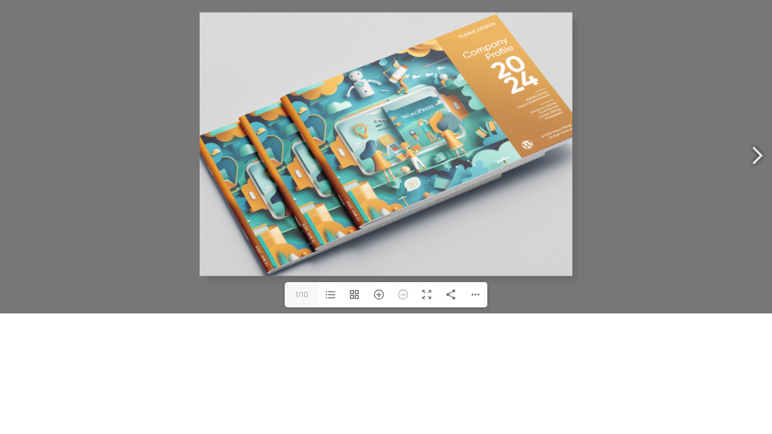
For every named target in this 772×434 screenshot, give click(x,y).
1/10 (302, 294)
